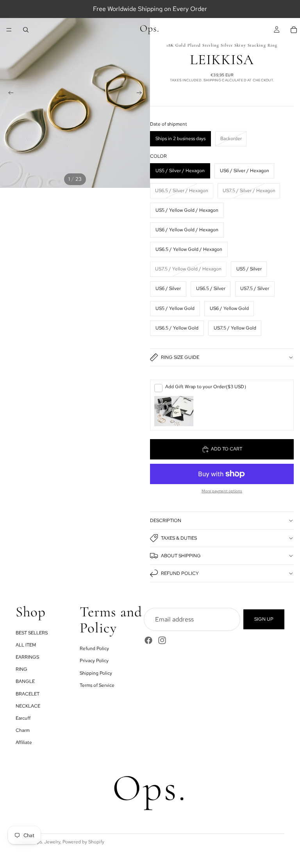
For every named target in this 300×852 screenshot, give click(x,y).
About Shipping (181, 556)
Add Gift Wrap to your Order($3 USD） (207, 387)
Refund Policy (180, 573)
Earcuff (23, 718)
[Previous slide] (8, 94)
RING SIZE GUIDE (180, 357)
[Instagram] (162, 640)
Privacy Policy (94, 660)
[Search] (25, 29)
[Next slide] (141, 94)
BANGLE (25, 681)
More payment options (222, 491)
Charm (23, 730)
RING (21, 669)
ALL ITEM (26, 645)
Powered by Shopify (83, 842)
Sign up (263, 619)
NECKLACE (28, 706)
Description (165, 520)
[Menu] (9, 30)
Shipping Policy (96, 673)
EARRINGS (27, 657)
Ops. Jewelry (46, 842)
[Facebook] (148, 640)
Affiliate (24, 742)
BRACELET (27, 693)
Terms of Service (97, 685)
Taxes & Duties (179, 538)
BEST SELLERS (32, 633)
